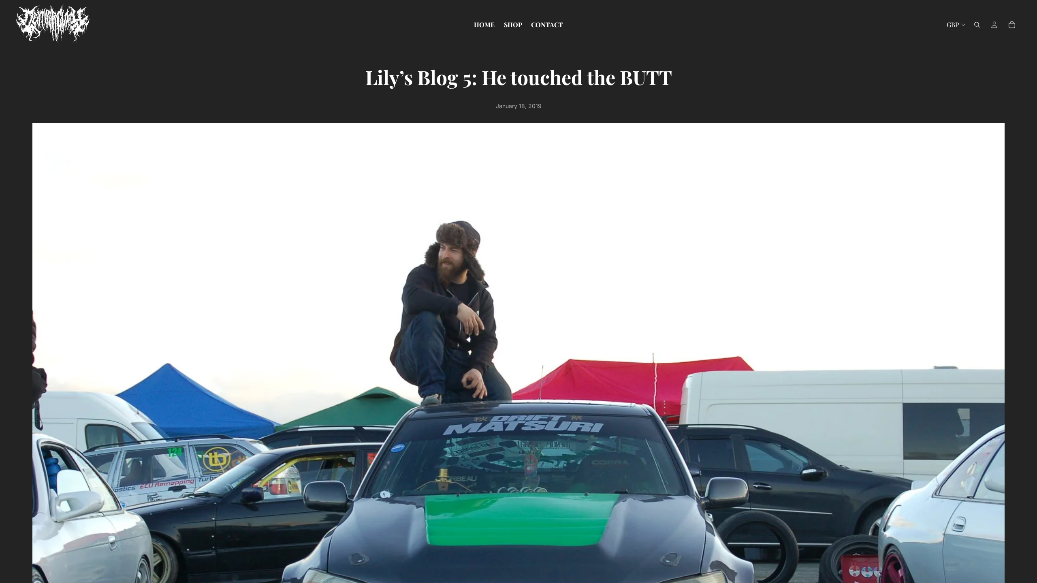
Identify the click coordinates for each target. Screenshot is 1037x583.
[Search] (977, 25)
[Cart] (1012, 25)
